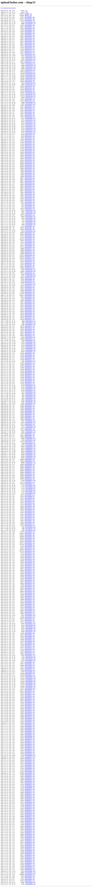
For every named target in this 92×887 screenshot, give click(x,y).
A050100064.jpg (30, 634)
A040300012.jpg (30, 361)
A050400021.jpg (30, 757)
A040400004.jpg (30, 404)
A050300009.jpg (30, 689)
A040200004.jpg (30, 342)
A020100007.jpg (30, 28)
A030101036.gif (30, 96)
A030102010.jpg (30, 120)
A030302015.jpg (30, 253)
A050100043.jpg (30, 601)
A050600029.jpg (30, 819)
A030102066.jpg (30, 202)
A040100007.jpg (30, 311)
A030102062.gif (30, 197)
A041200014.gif (30, 503)
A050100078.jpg (30, 657)
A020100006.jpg (30, 26)
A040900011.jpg (30, 467)
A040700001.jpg (30, 440)
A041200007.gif (30, 495)
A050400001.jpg (30, 725)
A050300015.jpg (30, 697)
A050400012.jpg (30, 742)
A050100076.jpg (30, 654)
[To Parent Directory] (8, 8)
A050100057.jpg (30, 623)
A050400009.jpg (30, 737)
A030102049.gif (30, 184)
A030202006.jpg (30, 211)
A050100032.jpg (30, 583)
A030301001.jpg (30, 227)
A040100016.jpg (30, 326)
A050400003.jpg (30, 728)
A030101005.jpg (30, 41)
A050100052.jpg (30, 615)
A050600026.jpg (30, 815)
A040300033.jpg (30, 387)
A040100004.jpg (30, 306)
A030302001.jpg (30, 234)
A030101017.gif (30, 60)
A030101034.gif (30, 92)
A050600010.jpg (30, 789)
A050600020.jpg (30, 805)
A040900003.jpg (30, 456)
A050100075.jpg (30, 652)
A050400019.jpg (30, 753)
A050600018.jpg (30, 802)
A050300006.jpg (30, 684)
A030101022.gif (30, 70)
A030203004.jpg (30, 218)
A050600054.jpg (30, 860)
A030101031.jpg (30, 88)
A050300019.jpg (30, 704)
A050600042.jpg (30, 840)
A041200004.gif (30, 490)
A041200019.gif (30, 511)
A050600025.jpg (30, 813)
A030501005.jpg (30, 274)
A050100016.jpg (30, 557)
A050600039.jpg (30, 836)
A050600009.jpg (30, 787)
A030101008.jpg (30, 46)
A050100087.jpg (30, 670)
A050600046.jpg (30, 847)
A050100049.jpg (30, 610)
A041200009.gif (30, 498)
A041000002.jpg (30, 483)
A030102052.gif (30, 189)
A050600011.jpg (30, 790)
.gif (26, 10)
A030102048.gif (30, 182)
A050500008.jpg (30, 771)
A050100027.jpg (30, 575)
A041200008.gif (30, 496)
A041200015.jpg (30, 504)
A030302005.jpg (30, 240)
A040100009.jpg (30, 314)
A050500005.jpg (30, 766)
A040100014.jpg (30, 322)
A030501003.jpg (30, 271)
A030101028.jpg (30, 81)
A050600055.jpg (30, 861)
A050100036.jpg (30, 589)
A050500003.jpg (30, 763)
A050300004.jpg (30, 681)
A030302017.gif (30, 256)
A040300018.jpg (30, 371)
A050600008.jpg (30, 786)
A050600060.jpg (30, 869)
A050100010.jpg (30, 548)
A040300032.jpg (30, 385)
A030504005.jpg (30, 297)
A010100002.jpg (30, 17)
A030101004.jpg (30, 39)
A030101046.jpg (30, 99)
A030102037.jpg (30, 165)
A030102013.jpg (30, 125)
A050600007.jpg (30, 784)
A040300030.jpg (30, 382)
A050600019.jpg (30, 803)
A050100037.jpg (30, 591)
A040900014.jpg (30, 472)
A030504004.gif (30, 295)
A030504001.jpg (30, 292)
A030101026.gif (30, 78)
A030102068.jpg (30, 205)
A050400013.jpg (30, 744)
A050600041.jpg (30, 839)
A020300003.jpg (30, 34)
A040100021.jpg (30, 334)
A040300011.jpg (30, 359)
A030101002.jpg (30, 36)
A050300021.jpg (30, 707)
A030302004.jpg (30, 239)
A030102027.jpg (30, 147)
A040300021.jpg (30, 375)
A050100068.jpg (30, 641)
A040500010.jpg (30, 430)
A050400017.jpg (30, 750)
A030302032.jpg (30, 264)
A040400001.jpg (30, 400)
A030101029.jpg (30, 84)
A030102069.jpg (30, 207)
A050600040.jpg (30, 837)
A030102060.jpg (30, 195)
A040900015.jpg (30, 474)
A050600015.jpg (30, 797)
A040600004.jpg (30, 437)
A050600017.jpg (30, 800)
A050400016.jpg (30, 749)
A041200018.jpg (30, 509)
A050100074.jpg (30, 651)
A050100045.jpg (30, 604)
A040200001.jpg (30, 337)
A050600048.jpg (30, 850)
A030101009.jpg (30, 47)
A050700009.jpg (30, 884)
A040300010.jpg (30, 358)
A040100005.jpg (30, 308)
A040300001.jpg (30, 343)
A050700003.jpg (30, 874)
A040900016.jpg (30, 475)
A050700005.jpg (30, 877)
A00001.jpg (28, 15)
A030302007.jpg (30, 244)
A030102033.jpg (30, 158)
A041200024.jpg (30, 523)
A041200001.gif (30, 485)
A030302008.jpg (30, 245)
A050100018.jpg (30, 560)
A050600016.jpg (30, 799)
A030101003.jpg (30, 38)
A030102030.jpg (30, 154)
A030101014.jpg (30, 55)
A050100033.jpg (30, 585)
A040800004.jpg (30, 451)
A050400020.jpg (30, 755)
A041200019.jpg (30, 512)
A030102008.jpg (30, 117)
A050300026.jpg (30, 715)
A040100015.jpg (30, 324)
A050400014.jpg (30, 745)
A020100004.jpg (30, 23)
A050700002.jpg (30, 873)
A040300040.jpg (30, 398)
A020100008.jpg (30, 30)
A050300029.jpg (30, 720)
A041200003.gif (30, 488)
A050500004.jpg (30, 765)
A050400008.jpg (30, 736)
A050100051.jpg (30, 614)
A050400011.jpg (30, 741)
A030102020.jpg (30, 136)
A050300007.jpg (30, 686)
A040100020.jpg (30, 332)
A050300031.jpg (30, 723)
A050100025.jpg (30, 572)
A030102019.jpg (30, 134)
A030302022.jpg (30, 263)
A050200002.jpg (30, 675)
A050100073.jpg (30, 649)
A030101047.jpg (30, 100)
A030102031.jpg (30, 155)
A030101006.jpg (30, 43)
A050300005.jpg (30, 683)
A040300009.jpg (30, 356)
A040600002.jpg (30, 433)
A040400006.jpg (30, 408)
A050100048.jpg (30, 609)
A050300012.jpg (30, 692)
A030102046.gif (30, 179)
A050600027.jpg (30, 816)
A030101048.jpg (30, 102)
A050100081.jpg (30, 662)
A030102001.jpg (30, 105)
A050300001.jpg (30, 676)
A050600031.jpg (30, 823)
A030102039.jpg (30, 168)
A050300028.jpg (30, 718)
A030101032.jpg (30, 89)
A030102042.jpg (30, 173)
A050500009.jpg (30, 773)
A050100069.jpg (30, 642)
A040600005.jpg (30, 438)
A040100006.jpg (30, 310)
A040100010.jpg (30, 316)
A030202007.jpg (30, 213)
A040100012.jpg (30, 319)
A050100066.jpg (30, 638)
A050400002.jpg (30, 726)
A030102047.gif (30, 181)
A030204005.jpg (30, 224)
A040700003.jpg (30, 443)
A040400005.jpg (30, 406)
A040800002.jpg (30, 448)
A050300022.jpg (30, 708)
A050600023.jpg (30, 810)
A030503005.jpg (30, 290)
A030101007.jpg (30, 44)
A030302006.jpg (30, 242)
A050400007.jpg (30, 734)
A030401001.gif (30, 266)
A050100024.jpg (30, 570)
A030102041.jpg (30, 171)
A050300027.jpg (30, 716)
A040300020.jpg (30, 374)
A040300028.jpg (30, 379)
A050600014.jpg (30, 795)
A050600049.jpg (30, 852)
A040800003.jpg (30, 449)
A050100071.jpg (30, 646)
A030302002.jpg (30, 236)
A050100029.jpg (30, 578)
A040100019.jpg (30, 330)
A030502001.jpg (30, 277)
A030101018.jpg (30, 63)
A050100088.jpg (30, 671)
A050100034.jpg (30, 586)
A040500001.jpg (30, 421)
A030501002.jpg (30, 269)
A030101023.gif (30, 73)
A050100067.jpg (30, 639)
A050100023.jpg (30, 568)
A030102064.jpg (30, 199)
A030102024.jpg (30, 142)
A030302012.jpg (30, 250)
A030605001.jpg (30, 300)
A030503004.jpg (30, 289)
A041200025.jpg (30, 525)
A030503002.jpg (30, 287)
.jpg (26, 12)
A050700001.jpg (30, 871)
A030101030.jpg (30, 86)
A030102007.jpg (30, 115)
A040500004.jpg (30, 425)
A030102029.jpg (30, 150)
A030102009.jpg (30, 118)
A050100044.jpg (30, 602)
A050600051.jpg (30, 855)
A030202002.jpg (30, 208)
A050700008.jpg (30, 882)
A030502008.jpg (30, 279)
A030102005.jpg (30, 112)
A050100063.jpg (30, 633)
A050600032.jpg (30, 824)
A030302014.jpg (30, 252)
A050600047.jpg (30, 848)
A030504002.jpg (30, 293)
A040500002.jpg (30, 422)
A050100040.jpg (30, 596)
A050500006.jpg (30, 768)
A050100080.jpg (30, 660)
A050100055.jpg (30, 620)
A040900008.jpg (30, 464)
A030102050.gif (30, 186)
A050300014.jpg (30, 696)
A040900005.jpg (30, 459)
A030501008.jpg (30, 276)
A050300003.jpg (30, 679)
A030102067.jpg (30, 203)
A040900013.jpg (30, 470)
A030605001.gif (30, 298)
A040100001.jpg (30, 301)
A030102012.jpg (30, 123)
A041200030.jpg (30, 532)
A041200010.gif (30, 499)
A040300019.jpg (30, 372)
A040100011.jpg (30, 318)
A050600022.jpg (30, 808)
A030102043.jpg (30, 174)
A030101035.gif (30, 94)
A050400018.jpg (30, 752)
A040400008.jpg (30, 411)
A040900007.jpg (30, 462)
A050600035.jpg (30, 829)
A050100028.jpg (30, 577)
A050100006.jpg (30, 541)
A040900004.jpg (30, 458)
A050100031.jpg (30, 581)
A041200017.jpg (30, 507)
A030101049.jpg (30, 104)
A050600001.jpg (30, 774)
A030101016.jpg (30, 59)
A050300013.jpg (30, 694)
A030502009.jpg (30, 281)
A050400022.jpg (30, 758)
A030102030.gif (30, 152)
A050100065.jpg (30, 636)
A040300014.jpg (30, 364)
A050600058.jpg (30, 866)
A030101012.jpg (30, 52)
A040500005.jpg (30, 427)
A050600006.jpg (30, 782)
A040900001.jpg (30, 453)
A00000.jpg (28, 14)
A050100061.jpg (30, 630)
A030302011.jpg (30, 248)
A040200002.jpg (30, 338)
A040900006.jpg (30, 461)
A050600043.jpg (30, 842)
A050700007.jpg (30, 881)
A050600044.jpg (30, 844)
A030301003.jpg (30, 231)
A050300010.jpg (30, 691)
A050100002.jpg (30, 535)
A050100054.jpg (30, 618)
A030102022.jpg (30, 139)
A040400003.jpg (30, 403)
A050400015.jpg (30, 747)
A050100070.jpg (30, 644)
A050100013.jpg (30, 552)
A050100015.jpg (30, 556)
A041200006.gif (30, 493)
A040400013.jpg (30, 419)
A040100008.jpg (30, 313)
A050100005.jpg (30, 540)
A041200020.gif (30, 514)
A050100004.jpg (30, 538)
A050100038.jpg (30, 593)
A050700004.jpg (30, 876)
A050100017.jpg (30, 559)
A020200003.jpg (30, 31)
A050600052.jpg (30, 856)
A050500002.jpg (30, 762)
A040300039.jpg (30, 396)
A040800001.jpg (30, 446)
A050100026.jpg (30, 573)
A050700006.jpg (30, 879)
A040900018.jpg (30, 478)
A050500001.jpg (30, 760)
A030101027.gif (30, 80)
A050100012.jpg (30, 551)
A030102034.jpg (30, 160)
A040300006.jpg (30, 351)
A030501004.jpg (30, 273)
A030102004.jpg (30, 110)
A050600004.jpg (30, 779)
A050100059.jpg (30, 626)
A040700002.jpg (30, 441)
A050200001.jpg (30, 673)
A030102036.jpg (30, 163)
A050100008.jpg (30, 544)
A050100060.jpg (30, 628)
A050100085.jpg (30, 668)
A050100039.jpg (30, 594)
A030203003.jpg (30, 216)
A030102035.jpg (30, 162)
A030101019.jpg (30, 65)
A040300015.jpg (30, 366)
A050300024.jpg (30, 712)
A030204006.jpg (30, 226)
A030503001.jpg (30, 285)
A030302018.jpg (30, 260)
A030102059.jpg (30, 194)
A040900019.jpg (30, 480)
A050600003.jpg (30, 778)
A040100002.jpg (30, 303)
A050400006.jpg (30, 733)
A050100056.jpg (30, 622)
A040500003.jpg (30, 424)
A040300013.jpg (30, 363)
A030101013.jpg (30, 54)
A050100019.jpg (30, 562)
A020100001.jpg (30, 18)
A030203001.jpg (30, 215)
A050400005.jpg (30, 731)
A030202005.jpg (30, 210)
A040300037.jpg (30, 393)
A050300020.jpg (30, 705)
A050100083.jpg (30, 665)
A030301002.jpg (30, 229)
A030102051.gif (30, 187)
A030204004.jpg (30, 223)
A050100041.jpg (30, 597)
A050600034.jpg (30, 827)
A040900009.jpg (30, 466)
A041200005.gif (30, 491)
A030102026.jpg (30, 145)
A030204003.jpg (30, 221)
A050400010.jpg (30, 739)
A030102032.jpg (30, 157)
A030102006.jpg (30, 113)
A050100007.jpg (30, 543)
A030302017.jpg (30, 258)
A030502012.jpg (30, 284)
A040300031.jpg (30, 384)
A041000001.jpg (30, 482)
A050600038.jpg (30, 834)
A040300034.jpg (30, 388)
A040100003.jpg (30, 305)
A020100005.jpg (30, 25)
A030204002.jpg (30, 219)
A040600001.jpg (30, 432)
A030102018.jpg (30, 133)
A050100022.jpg (30, 567)
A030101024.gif (30, 75)
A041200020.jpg (30, 515)
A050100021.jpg (30, 565)
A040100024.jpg (30, 335)
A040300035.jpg (30, 390)
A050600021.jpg (30, 807)
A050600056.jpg (30, 863)
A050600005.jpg (30, 781)
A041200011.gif (30, 501)
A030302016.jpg (30, 255)
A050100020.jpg (30, 564)
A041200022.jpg (30, 520)
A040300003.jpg (30, 347)
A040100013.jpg (30, 321)
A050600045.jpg (30, 845)
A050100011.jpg (30, 549)
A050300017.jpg (30, 700)
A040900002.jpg (30, 454)
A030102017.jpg (30, 131)
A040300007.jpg (30, 353)
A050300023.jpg (30, 710)
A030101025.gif (30, 76)
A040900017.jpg (30, 477)
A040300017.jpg (30, 369)
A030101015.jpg (30, 57)
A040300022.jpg (30, 377)
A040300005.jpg (30, 350)
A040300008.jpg (30, 355)
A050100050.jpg (30, 612)
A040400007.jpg (30, 409)
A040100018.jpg (30, 329)
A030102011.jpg (30, 121)
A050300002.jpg (30, 678)
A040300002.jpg (30, 345)
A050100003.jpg (30, 536)
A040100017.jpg (30, 327)
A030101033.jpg (30, 91)
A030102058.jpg (30, 192)
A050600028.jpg (30, 818)
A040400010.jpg (30, 414)
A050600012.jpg (30, 792)
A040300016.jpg (30, 367)
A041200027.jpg (30, 528)
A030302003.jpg (30, 237)
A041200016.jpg (30, 506)
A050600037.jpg (30, 832)
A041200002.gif (30, 486)
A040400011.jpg (30, 416)
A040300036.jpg (30, 392)
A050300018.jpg (30, 702)
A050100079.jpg (30, 659)
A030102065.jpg (30, 200)
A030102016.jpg (30, 129)
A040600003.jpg (30, 435)
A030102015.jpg (30, 128)
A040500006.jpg (30, 429)
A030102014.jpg (30, 126)
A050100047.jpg (30, 607)
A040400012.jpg (30, 417)
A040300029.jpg (30, 380)
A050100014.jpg (30, 554)
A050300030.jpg (30, 721)
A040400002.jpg (30, 401)
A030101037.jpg (30, 97)
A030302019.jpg (30, 261)
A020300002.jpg (30, 33)
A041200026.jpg (30, 527)
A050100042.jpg (30, 599)
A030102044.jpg (30, 176)
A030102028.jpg (30, 149)
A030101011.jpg (30, 51)
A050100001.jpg (30, 533)
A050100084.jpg (30, 667)
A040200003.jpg (30, 340)
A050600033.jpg (30, 826)
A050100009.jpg (30, 546)
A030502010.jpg (30, 282)
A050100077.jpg (30, 655)
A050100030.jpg (30, 580)
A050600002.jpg (30, 776)
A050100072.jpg (30, 647)
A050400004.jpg (30, 729)
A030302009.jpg (30, 247)
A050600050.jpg (30, 853)
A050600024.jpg (30, 811)
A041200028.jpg (30, 530)
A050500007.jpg (30, 770)
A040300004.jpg (30, 348)
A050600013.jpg (30, 794)
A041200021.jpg (30, 519)
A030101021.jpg (30, 68)
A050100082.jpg (30, 663)
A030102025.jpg (30, 144)
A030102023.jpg (30, 141)
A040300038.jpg (30, 395)
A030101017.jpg (30, 62)
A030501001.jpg (30, 268)
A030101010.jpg (30, 49)
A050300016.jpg (30, 699)
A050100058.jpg (30, 625)
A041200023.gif (30, 522)
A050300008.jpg (30, 688)
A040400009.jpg (30, 412)
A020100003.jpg (30, 22)
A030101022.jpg (30, 71)
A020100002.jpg (30, 20)
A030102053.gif (30, 191)
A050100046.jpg (30, 605)
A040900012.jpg (30, 469)
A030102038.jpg (30, 166)
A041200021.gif (30, 517)
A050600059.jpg (30, 868)
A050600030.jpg (30, 821)
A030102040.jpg (30, 170)
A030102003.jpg (30, 108)
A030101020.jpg (30, 67)
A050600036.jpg (30, 831)
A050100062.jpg (30, 631)
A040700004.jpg (30, 445)
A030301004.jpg (30, 232)
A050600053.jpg (30, 858)
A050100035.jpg (30, 588)
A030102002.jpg (30, 107)
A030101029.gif (30, 83)
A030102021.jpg (30, 137)
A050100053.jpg (30, 617)
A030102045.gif (30, 178)
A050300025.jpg (30, 713)
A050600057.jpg (30, 864)
